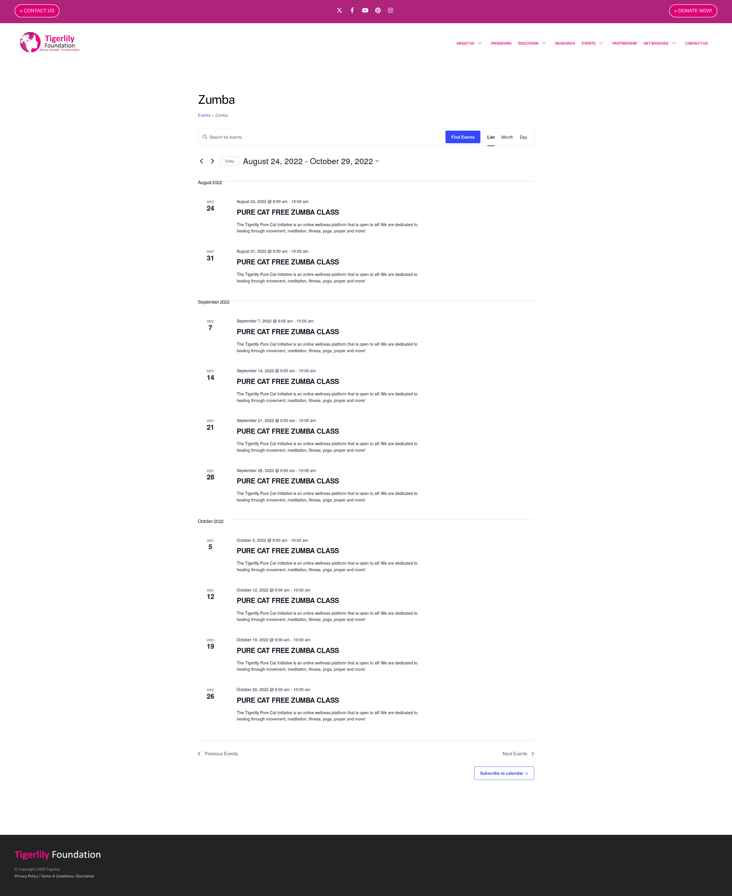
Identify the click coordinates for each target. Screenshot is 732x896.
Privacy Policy (26, 876)
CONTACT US (696, 43)
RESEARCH (565, 43)
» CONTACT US (37, 10)
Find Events (463, 137)
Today (229, 160)
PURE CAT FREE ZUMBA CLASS (288, 212)
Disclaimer (85, 876)
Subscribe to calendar (501, 773)
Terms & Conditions (57, 876)
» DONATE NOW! (693, 10)
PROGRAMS (501, 43)
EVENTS (589, 43)
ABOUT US (465, 43)
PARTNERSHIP (624, 43)
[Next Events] (212, 161)
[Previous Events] (201, 161)
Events (204, 115)
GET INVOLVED (656, 43)
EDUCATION (528, 43)
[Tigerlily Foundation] (62, 50)
